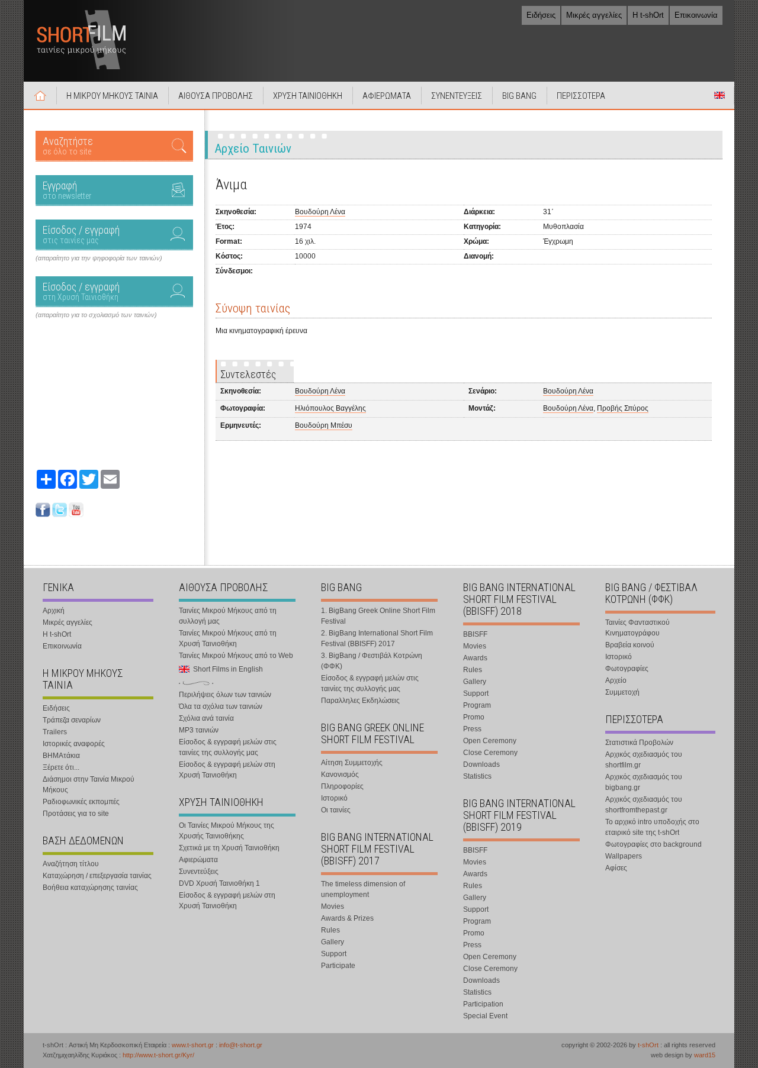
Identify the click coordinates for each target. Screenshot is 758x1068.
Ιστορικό (334, 798)
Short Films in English (719, 95)
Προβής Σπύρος (622, 408)
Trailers (55, 732)
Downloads (481, 764)
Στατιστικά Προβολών (639, 742)
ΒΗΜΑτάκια (61, 755)
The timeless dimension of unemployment (363, 889)
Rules (330, 930)
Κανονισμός (340, 774)
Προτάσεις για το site (76, 813)
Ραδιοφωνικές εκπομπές (81, 802)
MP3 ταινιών (199, 730)
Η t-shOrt (648, 15)
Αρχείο (616, 680)
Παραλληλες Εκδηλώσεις (360, 700)
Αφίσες (616, 868)
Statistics (477, 776)
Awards (475, 658)
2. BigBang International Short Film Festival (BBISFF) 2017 (377, 638)
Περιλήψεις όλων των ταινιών (225, 695)
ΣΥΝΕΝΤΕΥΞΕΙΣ (456, 96)
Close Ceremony (490, 752)
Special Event (485, 1016)
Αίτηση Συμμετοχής (352, 763)
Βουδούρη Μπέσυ (323, 425)
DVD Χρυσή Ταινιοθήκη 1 (219, 883)
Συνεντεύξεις (199, 871)
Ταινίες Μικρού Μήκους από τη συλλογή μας (228, 615)
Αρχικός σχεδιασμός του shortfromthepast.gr (643, 804)
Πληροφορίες (342, 786)
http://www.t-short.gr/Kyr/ (158, 1055)
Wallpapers (623, 856)
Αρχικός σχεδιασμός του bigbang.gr (643, 782)
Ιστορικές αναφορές (74, 744)
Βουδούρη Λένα (320, 212)
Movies (332, 906)
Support (333, 954)
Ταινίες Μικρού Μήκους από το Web (236, 655)
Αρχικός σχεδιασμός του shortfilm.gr (643, 759)
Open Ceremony (489, 741)
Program (477, 705)
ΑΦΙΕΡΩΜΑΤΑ (386, 96)
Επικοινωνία (696, 15)
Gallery (332, 942)
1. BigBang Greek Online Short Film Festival (378, 615)
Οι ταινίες (336, 810)
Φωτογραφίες (626, 668)
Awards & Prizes (347, 918)
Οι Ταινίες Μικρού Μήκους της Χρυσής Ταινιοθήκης (226, 830)
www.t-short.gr (193, 1044)
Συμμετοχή (622, 692)
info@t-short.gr (240, 1044)
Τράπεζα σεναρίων (72, 720)
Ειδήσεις (540, 15)
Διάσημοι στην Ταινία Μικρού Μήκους (88, 784)
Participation (483, 1004)
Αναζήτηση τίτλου (71, 864)
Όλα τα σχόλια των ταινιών (220, 706)
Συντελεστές (248, 374)
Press (472, 729)
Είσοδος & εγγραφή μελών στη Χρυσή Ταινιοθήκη (227, 769)
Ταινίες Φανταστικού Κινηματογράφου (637, 627)
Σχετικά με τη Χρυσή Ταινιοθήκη (229, 848)
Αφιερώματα (198, 860)
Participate (338, 965)
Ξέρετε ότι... (61, 767)
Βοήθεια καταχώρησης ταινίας (90, 887)
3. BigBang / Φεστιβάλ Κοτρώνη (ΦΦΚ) (371, 660)
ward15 (704, 1055)
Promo (473, 717)
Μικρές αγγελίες (594, 15)
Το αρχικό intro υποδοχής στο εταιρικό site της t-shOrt (652, 827)
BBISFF (475, 634)
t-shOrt (648, 1044)
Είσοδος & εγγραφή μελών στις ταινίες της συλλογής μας (228, 747)
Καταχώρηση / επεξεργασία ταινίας (97, 876)
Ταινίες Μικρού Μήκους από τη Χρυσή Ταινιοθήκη (228, 638)
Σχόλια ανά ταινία (206, 718)
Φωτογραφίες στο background (653, 844)
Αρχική (40, 95)
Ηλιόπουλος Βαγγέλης (330, 408)
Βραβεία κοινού (629, 645)
